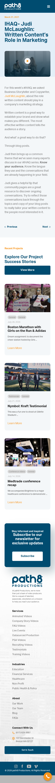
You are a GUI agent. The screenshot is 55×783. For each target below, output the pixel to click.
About (16, 698)
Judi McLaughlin (15, 96)
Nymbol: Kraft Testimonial (27, 406)
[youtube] (29, 766)
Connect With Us (22, 728)
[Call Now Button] (48, 776)
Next (45, 227)
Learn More (15, 348)
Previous (12, 227)
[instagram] (16, 767)
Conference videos (17, 472)
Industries (18, 664)
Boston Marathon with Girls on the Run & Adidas (27, 329)
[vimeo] (36, 767)
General (12, 317)
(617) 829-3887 (23, 733)
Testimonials (14, 396)
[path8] (27, 576)
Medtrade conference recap (24, 483)
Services (17, 611)
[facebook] (22, 767)
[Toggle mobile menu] (48, 6)
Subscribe (27, 556)
